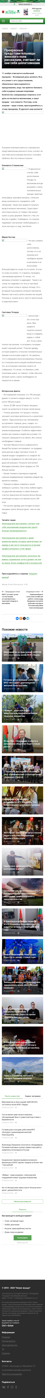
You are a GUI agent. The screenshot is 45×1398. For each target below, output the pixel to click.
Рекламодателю (8, 1341)
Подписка (6, 1353)
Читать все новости (22, 1201)
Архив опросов (22, 1242)
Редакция (6, 1337)
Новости (14, 28)
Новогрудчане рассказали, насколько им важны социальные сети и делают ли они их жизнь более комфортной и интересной (22, 559)
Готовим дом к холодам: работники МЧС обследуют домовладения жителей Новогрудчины (21, 683)
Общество (23, 28)
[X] (24, 618)
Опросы (22, 1209)
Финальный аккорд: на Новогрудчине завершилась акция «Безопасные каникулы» (22, 985)
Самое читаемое (33, 1096)
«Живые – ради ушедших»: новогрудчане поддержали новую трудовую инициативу (20, 713)
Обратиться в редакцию (12, 1374)
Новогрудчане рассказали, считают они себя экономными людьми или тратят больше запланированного (20, 527)
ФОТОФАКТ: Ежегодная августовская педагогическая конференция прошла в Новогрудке (22, 836)
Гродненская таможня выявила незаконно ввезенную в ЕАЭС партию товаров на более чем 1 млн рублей (22, 1162)
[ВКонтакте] (17, 618)
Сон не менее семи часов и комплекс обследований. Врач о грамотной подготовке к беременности (21, 1117)
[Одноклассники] (20, 618)
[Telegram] (27, 618)
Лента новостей (12, 1096)
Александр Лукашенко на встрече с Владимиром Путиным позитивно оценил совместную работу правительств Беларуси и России (22, 1147)
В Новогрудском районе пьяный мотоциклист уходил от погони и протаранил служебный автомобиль (22, 1045)
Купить (37, 11)
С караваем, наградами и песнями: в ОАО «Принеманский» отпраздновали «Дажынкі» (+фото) (22, 774)
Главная (5, 28)
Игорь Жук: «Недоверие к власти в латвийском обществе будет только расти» (22, 744)
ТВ (3, 1349)
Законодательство (9, 1345)
